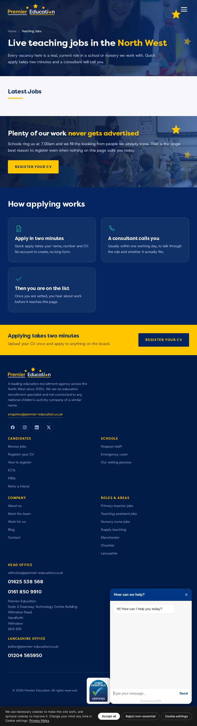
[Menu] (184, 9)
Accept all (109, 716)
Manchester (110, 537)
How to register (19, 462)
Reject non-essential (140, 716)
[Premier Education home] (31, 9)
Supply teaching (113, 529)
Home (12, 31)
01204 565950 (25, 655)
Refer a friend (18, 486)
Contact (14, 537)
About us (15, 506)
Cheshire (107, 545)
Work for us (17, 521)
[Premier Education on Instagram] (25, 427)
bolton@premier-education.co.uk (33, 646)
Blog (11, 529)
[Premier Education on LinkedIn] (37, 427)
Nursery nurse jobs (115, 521)
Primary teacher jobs (117, 506)
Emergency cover (114, 454)
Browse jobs (17, 446)
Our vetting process (116, 462)
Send (183, 693)
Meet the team (19, 513)
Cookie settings (176, 716)
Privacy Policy (39, 720)
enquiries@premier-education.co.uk (35, 414)
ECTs (11, 470)
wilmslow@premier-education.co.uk (35, 573)
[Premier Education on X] (49, 427)
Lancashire (109, 553)
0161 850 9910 (25, 592)
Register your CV (33, 167)
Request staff (111, 446)
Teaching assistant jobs (119, 513)
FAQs (12, 478)
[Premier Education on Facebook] (13, 427)
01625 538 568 (25, 582)
